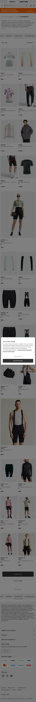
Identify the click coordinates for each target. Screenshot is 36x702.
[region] (18, 351)
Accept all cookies (18, 360)
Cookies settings (18, 356)
